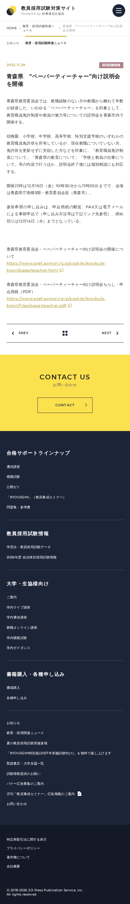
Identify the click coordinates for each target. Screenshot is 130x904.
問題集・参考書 (19, 507)
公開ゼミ (13, 487)
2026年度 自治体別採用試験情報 (32, 557)
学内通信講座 (17, 617)
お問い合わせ (17, 804)
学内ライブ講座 (19, 607)
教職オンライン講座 (22, 627)
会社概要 (13, 866)
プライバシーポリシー (23, 848)
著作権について (18, 857)
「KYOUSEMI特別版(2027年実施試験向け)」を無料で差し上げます (59, 753)
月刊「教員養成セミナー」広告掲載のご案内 (41, 794)
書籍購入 (13, 687)
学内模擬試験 (17, 638)
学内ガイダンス (19, 648)
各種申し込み (17, 698)
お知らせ (13, 43)
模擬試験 (13, 476)
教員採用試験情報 (28, 533)
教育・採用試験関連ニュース (46, 43)
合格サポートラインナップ (38, 453)
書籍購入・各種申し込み (36, 674)
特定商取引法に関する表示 (27, 839)
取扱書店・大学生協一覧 (25, 763)
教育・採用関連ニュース (25, 733)
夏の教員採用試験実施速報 (27, 743)
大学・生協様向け (28, 583)
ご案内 (12, 597)
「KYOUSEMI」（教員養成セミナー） (37, 497)
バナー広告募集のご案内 (25, 783)
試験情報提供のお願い (24, 773)
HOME (12, 28)
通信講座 (13, 467)
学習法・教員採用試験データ (29, 547)
